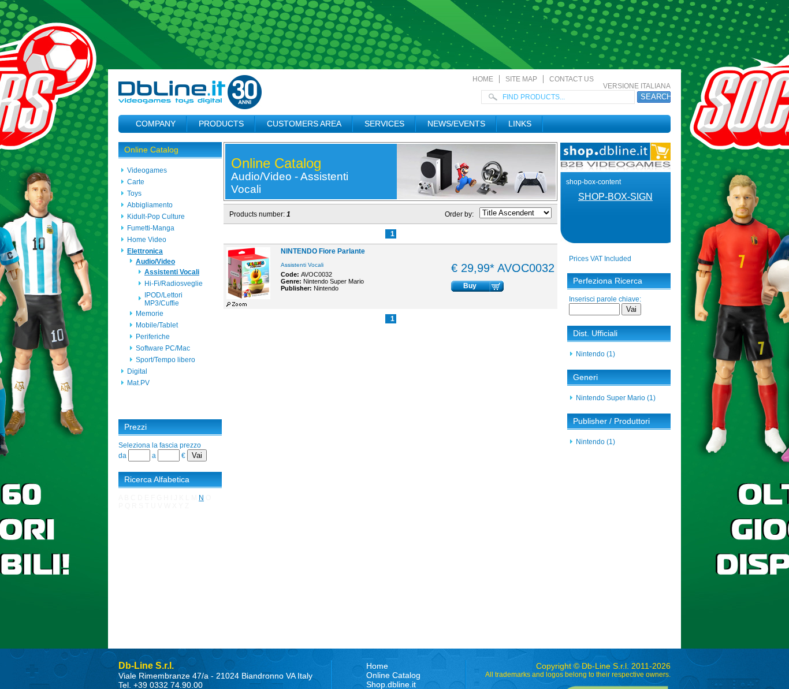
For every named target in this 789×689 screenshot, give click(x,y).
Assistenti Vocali (171, 272)
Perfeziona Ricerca (607, 280)
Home (482, 79)
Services (384, 123)
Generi (585, 377)
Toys (134, 193)
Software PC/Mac (163, 348)
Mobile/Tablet (157, 325)
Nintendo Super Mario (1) (616, 398)
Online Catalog (151, 149)
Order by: (459, 214)
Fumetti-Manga (150, 228)
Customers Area (304, 123)
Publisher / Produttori (611, 421)
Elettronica (145, 251)
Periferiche (153, 337)
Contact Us (571, 79)
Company (156, 123)
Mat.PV (138, 383)
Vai (197, 455)
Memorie (149, 314)
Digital (137, 371)
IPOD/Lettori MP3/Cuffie (163, 299)
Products (221, 123)
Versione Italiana (637, 86)
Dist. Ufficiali (595, 333)
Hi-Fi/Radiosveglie (173, 284)
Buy (470, 286)
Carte (135, 182)
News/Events (456, 123)
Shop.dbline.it (391, 684)
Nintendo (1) (595, 354)
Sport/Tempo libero (165, 360)
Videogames (147, 170)
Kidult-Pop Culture (156, 217)
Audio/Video (155, 262)
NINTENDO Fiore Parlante (323, 251)
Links (519, 123)
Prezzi (135, 426)
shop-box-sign (615, 197)
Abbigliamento (150, 205)
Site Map (521, 79)
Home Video (146, 240)
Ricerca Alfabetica (156, 479)
